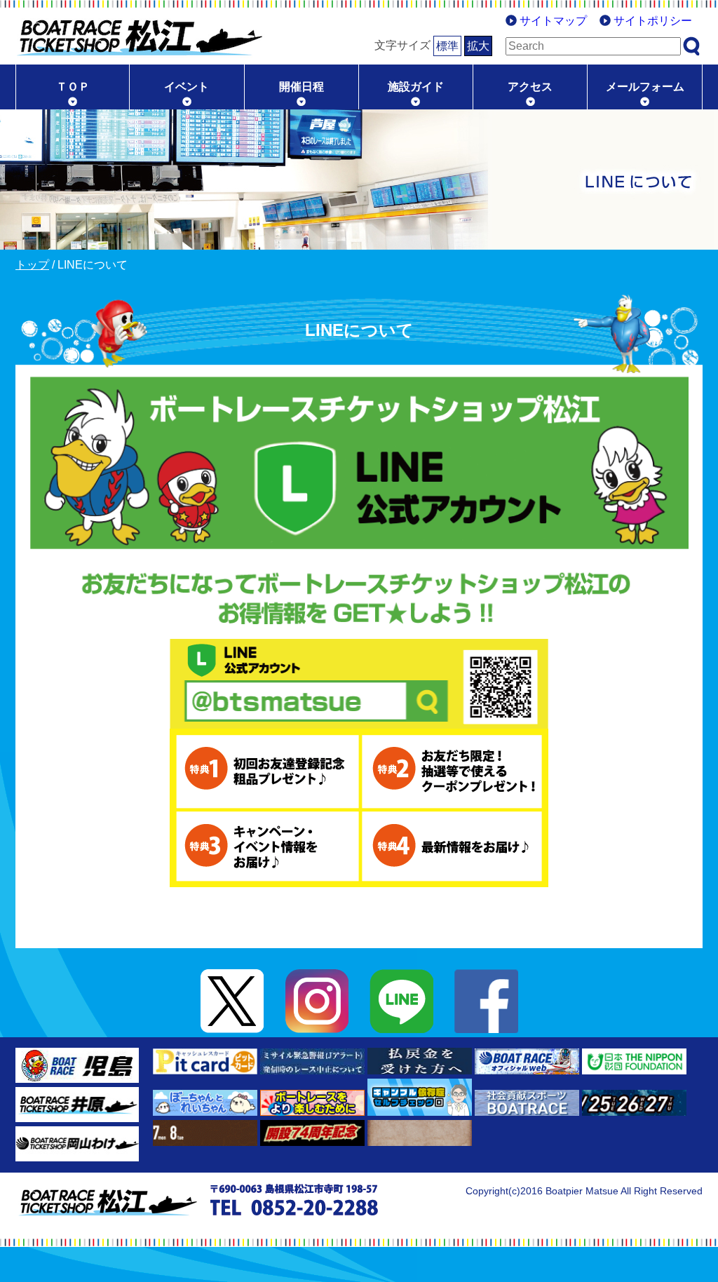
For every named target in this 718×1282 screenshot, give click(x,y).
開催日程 (301, 87)
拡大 (478, 46)
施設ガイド (416, 87)
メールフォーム (645, 87)
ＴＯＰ (73, 87)
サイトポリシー (653, 21)
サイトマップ (553, 21)
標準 (447, 46)
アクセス (530, 87)
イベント (186, 87)
